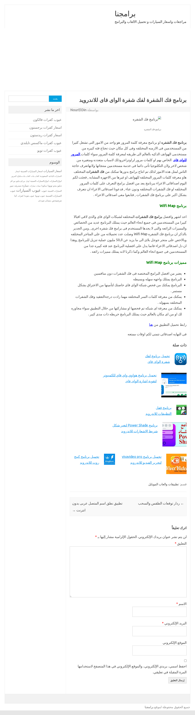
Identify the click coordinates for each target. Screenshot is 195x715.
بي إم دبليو (20, 181)
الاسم (181, 604)
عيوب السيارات (28, 190)
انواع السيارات (56, 181)
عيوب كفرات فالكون (47, 119)
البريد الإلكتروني (174, 623)
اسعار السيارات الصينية (32, 171)
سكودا (44, 186)
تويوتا (50, 185)
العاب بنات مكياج (23, 176)
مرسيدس (57, 200)
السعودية (44, 176)
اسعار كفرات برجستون (45, 127)
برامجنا (125, 14)
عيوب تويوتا (40, 196)
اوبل (28, 181)
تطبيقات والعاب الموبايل (163, 484)
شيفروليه (18, 186)
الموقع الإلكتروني (175, 642)
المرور (14, 176)
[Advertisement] (97, 59)
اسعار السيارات (52, 171)
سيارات (32, 186)
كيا (15, 195)
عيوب (44, 191)
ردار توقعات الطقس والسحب (161, 503)
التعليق (181, 543)
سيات (38, 186)
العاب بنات (35, 176)
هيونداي (41, 200)
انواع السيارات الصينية (39, 181)
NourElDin (78, 110)
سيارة (25, 185)
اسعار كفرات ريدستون (46, 135)
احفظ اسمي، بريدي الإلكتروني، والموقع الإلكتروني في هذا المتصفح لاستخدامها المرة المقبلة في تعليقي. (132, 669)
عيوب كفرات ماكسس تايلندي (41, 143)
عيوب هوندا (29, 196)
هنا (151, 324)
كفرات (20, 196)
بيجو (55, 186)
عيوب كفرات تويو (49, 150)
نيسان (48, 200)
